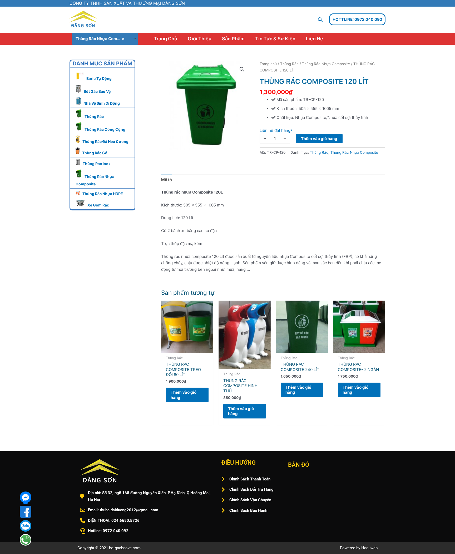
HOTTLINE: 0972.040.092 (357, 19)
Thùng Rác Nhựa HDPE (102, 193)
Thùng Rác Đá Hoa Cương (105, 141)
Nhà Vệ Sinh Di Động (101, 103)
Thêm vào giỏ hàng (319, 138)
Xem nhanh (187, 347)
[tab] (166, 180)
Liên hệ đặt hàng (275, 130)
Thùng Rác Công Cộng (105, 129)
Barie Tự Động (99, 78)
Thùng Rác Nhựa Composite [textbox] (102, 38)
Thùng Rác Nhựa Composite (326, 64)
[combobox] (105, 39)
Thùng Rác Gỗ (94, 153)
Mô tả (166, 179)
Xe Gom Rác (98, 205)
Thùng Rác (94, 116)
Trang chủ (268, 64)
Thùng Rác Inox (97, 163)
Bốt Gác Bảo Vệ (97, 91)
